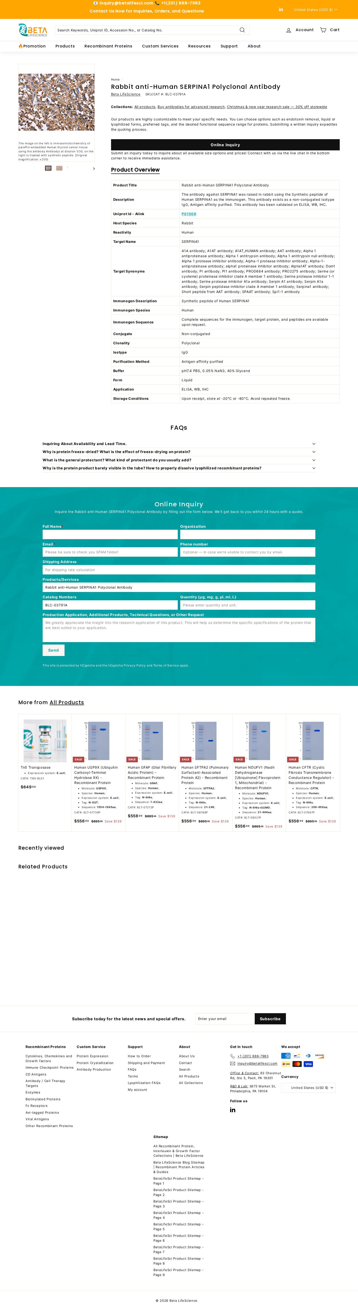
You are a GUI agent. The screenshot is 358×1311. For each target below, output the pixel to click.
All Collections (191, 1083)
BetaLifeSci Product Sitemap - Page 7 (178, 1249)
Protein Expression (93, 1056)
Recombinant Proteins (108, 46)
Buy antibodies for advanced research (191, 107)
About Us (187, 1056)
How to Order (139, 1056)
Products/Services (61, 579)
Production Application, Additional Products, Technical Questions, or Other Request (123, 614)
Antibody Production (94, 1069)
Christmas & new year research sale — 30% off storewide (277, 107)
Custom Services (160, 46)
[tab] (135, 171)
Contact (185, 1063)
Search (184, 1069)
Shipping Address (60, 561)
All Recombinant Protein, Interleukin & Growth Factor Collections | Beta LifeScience (178, 1150)
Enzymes (33, 1092)
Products (65, 46)
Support (229, 46)
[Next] (92, 168)
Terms (133, 1076)
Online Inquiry (225, 144)
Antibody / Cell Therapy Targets (45, 1083)
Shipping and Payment (146, 1063)
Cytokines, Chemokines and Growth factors (49, 1058)
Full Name (52, 526)
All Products (67, 702)
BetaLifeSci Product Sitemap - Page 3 (178, 1203)
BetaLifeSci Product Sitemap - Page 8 (178, 1260)
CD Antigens (36, 1074)
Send (53, 650)
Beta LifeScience (126, 94)
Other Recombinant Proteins (49, 1126)
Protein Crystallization (95, 1063)
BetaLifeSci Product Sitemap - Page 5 (178, 1226)
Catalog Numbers (59, 597)
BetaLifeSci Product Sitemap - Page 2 (178, 1192)
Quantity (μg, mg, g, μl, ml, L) (208, 597)
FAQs (132, 1069)
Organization (193, 526)
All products (144, 107)
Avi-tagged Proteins (42, 1112)
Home (115, 79)
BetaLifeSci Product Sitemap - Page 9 (178, 1272)
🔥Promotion (32, 46)
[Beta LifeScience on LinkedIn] (232, 1109)
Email (48, 544)
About (254, 46)
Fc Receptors (36, 1106)
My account (137, 1090)
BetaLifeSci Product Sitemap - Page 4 (178, 1215)
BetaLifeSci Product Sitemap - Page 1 (178, 1180)
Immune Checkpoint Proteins (50, 1067)
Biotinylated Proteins (43, 1099)
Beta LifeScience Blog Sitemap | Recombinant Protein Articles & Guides (179, 1167)
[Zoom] (56, 102)
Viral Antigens (37, 1119)
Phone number (194, 544)
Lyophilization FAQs (144, 1083)
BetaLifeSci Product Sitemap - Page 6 (178, 1238)
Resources (199, 46)
